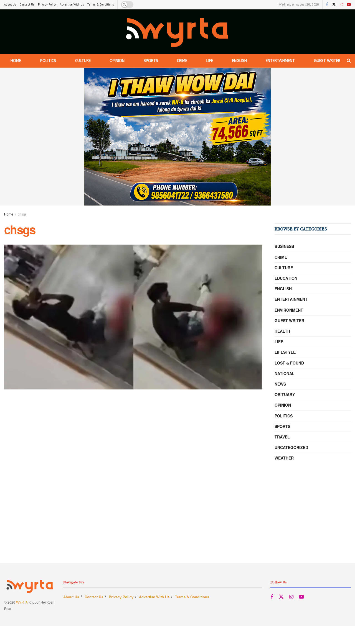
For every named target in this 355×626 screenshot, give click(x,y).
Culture (83, 60)
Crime (182, 60)
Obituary (285, 394)
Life (209, 60)
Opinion (117, 60)
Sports (151, 60)
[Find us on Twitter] (334, 4)
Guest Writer (327, 60)
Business (284, 246)
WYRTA (22, 602)
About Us (10, 4)
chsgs (22, 214)
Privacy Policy (47, 4)
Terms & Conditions (100, 4)
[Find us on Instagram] (341, 4)
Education (286, 278)
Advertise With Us (72, 4)
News (280, 384)
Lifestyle (285, 352)
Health (282, 331)
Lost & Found (289, 363)
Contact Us (27, 4)
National (285, 373)
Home (16, 60)
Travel (282, 437)
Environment (289, 310)
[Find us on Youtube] (349, 4)
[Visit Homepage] (177, 31)
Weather (284, 458)
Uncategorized (291, 447)
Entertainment (280, 60)
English (239, 60)
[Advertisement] (177, 524)
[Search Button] (349, 61)
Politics (48, 60)
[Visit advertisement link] (177, 137)
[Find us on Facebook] (327, 4)
